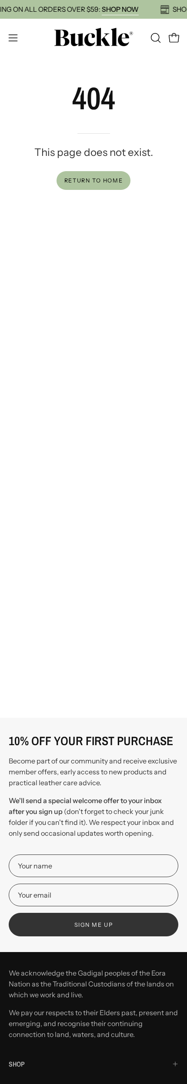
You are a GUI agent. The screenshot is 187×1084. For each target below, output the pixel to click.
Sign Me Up (93, 925)
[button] (155, 38)
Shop (17, 1064)
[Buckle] (93, 37)
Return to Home (93, 180)
